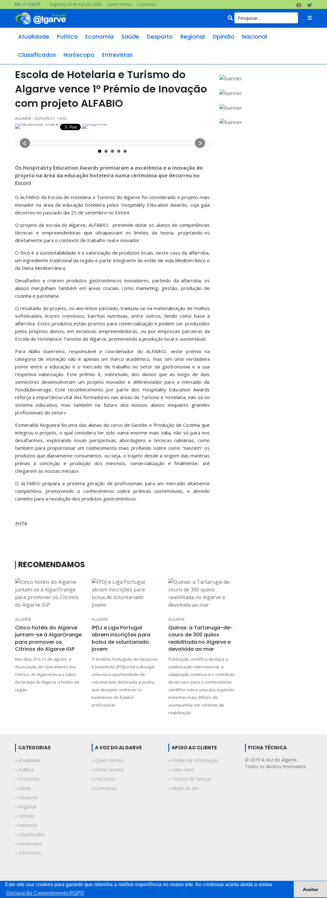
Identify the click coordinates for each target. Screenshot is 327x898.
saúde (130, 37)
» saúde (23, 788)
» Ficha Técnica (107, 770)
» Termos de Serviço (189, 779)
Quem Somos (119, 4)
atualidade (33, 37)
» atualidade (27, 760)
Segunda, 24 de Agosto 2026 (75, 4)
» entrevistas (28, 853)
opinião (223, 37)
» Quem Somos (108, 760)
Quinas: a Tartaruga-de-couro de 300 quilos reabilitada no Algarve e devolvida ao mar (200, 638)
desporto (160, 37)
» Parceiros (103, 779)
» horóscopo (28, 844)
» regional (25, 807)
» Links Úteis (181, 770)
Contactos (146, 4)
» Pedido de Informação (193, 760)
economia (99, 37)
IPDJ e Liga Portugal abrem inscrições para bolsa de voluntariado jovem (121, 638)
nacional (254, 37)
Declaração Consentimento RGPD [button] (45, 893)
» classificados (30, 834)
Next (200, 143)
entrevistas (117, 55)
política (67, 37)
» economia (27, 779)
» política (24, 770)
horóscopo (79, 55)
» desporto (26, 797)
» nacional (26, 825)
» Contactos (104, 788)
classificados (37, 55)
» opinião (24, 816)
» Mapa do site (183, 788)
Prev (25, 143)
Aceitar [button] (310, 889)
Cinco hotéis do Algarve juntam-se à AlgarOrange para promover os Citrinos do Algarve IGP (48, 638)
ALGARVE (23, 619)
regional (192, 37)
